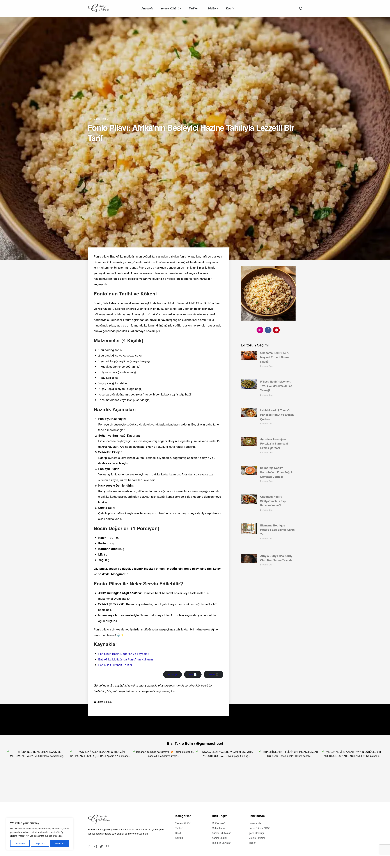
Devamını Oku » (266, 366)
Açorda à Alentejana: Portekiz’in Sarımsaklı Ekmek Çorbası (274, 443)
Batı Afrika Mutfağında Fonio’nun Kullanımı (125, 659)
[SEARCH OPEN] (300, 8)
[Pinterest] (276, 330)
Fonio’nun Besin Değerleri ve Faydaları (123, 653)
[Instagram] (260, 330)
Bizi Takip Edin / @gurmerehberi (195, 743)
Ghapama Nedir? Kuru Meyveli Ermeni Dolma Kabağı (274, 357)
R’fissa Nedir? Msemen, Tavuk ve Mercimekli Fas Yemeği (276, 386)
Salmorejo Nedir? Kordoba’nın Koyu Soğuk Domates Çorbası (276, 472)
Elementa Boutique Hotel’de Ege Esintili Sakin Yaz (277, 529)
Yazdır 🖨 (172, 674)
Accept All (59, 843)
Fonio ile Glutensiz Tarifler (115, 665)
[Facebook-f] (268, 330)
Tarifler (105, 118)
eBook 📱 (213, 674)
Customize (20, 843)
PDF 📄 (193, 674)
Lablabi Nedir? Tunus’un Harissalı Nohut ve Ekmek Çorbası (277, 414)
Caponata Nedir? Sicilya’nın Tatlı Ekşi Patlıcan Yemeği (273, 501)
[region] (39, 834)
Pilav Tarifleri (94, 118)
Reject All (39, 843)
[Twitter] (101, 846)
